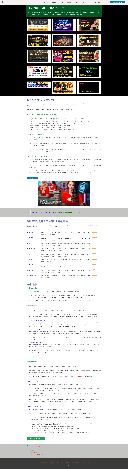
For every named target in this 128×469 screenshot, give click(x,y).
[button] (117, 2)
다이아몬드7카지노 (80, 2)
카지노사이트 (47, 2)
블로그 (105, 2)
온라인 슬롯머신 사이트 (66, 2)
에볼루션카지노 (33, 451)
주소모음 (90, 2)
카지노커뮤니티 (33, 452)
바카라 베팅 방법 (34, 449)
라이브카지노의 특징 (35, 447)
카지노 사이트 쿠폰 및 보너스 (37, 454)
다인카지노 (97, 2)
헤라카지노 (55, 2)
